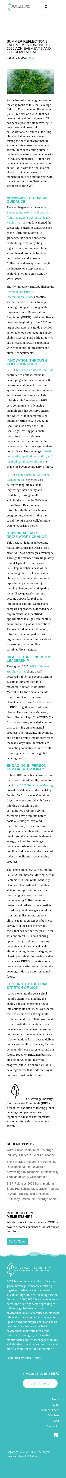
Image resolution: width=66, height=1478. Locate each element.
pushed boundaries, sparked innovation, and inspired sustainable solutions (29, 456)
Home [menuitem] (55, 1399)
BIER (32, 57)
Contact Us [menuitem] (52, 1426)
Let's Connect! (40, 1383)
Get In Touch (17, 1241)
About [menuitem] (55, 1404)
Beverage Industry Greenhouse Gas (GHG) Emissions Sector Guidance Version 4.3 (29, 217)
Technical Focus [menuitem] (49, 1410)
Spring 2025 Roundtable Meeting (32, 785)
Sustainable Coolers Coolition (35, 369)
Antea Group (32, 1357)
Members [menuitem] (53, 1415)
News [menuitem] (56, 1420)
